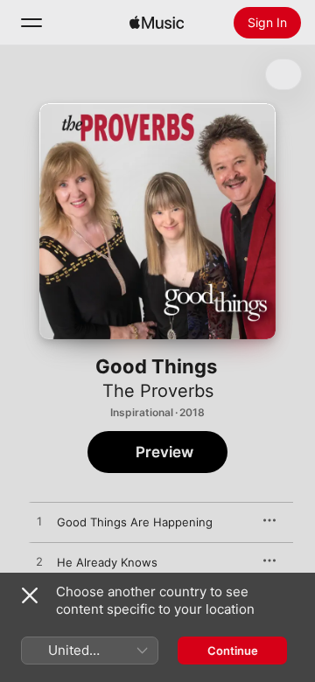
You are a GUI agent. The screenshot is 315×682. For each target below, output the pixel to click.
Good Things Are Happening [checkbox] (135, 522)
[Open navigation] (31, 22)
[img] (157, 23)
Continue (232, 651)
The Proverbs (158, 390)
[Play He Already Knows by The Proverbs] (39, 562)
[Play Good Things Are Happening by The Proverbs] (39, 522)
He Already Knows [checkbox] (107, 562)
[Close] (30, 595)
